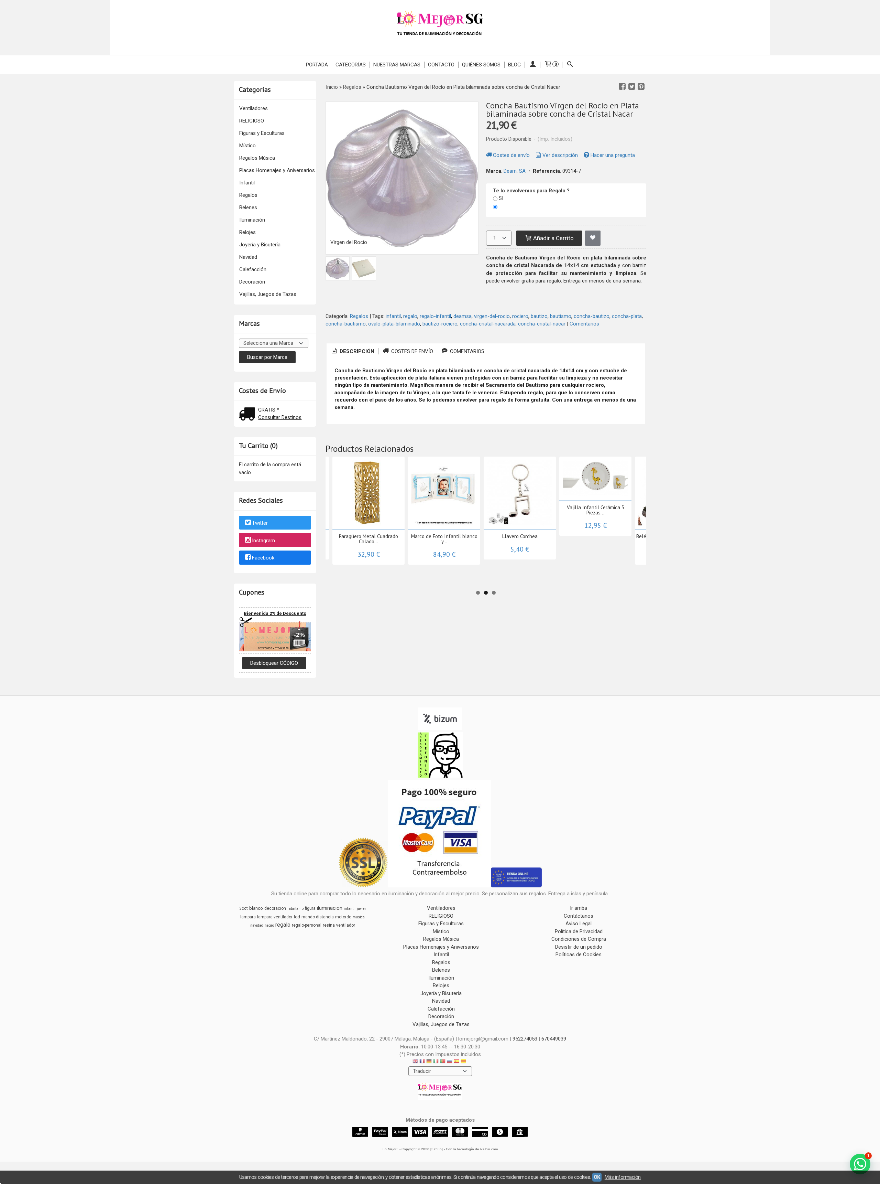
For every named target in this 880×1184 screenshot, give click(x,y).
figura (310, 908)
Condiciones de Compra (578, 939)
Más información (623, 1177)
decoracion (275, 908)
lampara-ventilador (275, 917)
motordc (343, 917)
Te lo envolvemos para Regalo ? (531, 191)
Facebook (263, 558)
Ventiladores (253, 108)
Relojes (247, 232)
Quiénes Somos (481, 65)
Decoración (252, 282)
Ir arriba (578, 908)
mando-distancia (317, 917)
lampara (248, 917)
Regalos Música (257, 158)
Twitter (260, 523)
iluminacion (329, 908)
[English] (415, 1062)
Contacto (441, 65)
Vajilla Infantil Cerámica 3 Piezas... (595, 510)
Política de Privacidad (579, 931)
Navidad (248, 257)
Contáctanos (578, 916)
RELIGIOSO (251, 121)
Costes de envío (511, 155)
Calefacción (252, 269)
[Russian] (449, 1062)
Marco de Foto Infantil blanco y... (444, 539)
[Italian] (436, 1062)
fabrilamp (295, 908)
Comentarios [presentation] (466, 351)
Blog (514, 65)
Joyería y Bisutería (259, 245)
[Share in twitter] (632, 87)
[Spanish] (456, 1062)
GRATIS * (268, 410)
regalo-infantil (435, 316)
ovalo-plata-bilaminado (394, 324)
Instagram (263, 540)
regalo (410, 316)
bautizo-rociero (440, 324)
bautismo (560, 316)
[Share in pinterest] (641, 87)
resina (329, 925)
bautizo (539, 316)
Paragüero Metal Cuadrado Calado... (368, 539)
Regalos (248, 195)
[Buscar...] (570, 65)
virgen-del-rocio (492, 316)
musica (359, 917)
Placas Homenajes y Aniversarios (277, 170)
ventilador (345, 925)
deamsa (462, 316)
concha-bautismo (346, 324)
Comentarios (584, 324)
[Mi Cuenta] (532, 65)
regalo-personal (306, 925)
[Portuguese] (443, 1062)
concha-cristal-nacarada (488, 324)
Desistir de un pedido (578, 947)
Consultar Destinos (279, 417)
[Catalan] (464, 1062)
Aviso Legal (578, 923)
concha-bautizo (591, 316)
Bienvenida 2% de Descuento (275, 613)
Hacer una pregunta (613, 155)
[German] (429, 1062)
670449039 (553, 1039)
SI (501, 198)
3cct (243, 908)
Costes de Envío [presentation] (411, 351)
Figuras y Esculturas (262, 133)
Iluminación (252, 220)
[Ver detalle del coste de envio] (248, 415)
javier (361, 908)
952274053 (525, 1039)
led (297, 916)
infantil (393, 316)
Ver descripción (560, 155)
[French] (422, 1062)
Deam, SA (515, 171)
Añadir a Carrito (553, 238)
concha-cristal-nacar (541, 324)
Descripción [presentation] (356, 351)
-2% (299, 634)
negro (269, 925)
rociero (520, 316)
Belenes (248, 207)
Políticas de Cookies (579, 954)
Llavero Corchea (520, 536)
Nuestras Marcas (396, 65)
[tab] (352, 351)
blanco (256, 908)
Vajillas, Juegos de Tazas (267, 294)
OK (597, 1177)
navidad (256, 925)
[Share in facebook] (622, 87)
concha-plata (627, 316)
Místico (247, 145)
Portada (317, 65)
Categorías (351, 65)
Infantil (247, 183)
